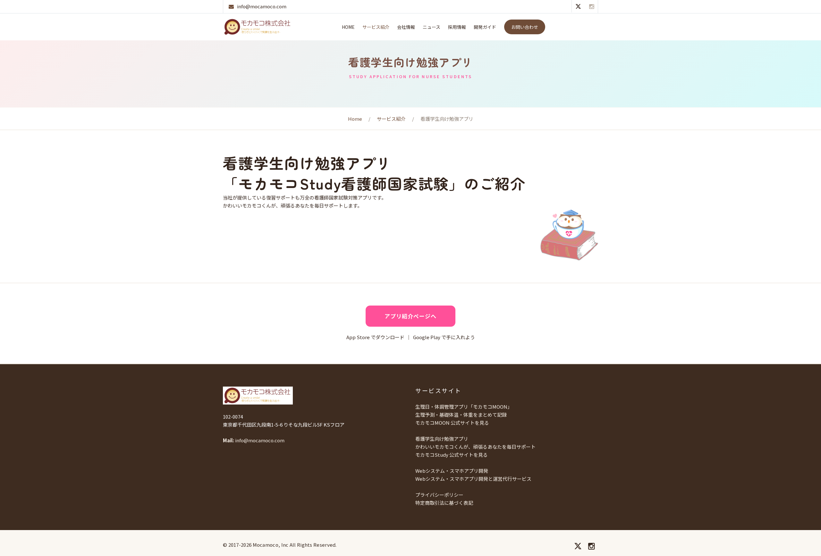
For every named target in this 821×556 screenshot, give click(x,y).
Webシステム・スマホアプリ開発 (451, 470)
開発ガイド (485, 27)
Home (348, 27)
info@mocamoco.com (261, 6)
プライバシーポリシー (439, 494)
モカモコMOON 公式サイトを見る (452, 422)
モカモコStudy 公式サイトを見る (451, 454)
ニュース (431, 27)
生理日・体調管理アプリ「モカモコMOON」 (463, 406)
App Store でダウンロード (375, 337)
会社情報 (406, 27)
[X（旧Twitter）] (578, 6)
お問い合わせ (524, 27)
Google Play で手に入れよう (444, 337)
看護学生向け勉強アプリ (441, 438)
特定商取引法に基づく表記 (444, 502)
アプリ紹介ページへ (410, 316)
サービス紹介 (375, 27)
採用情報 (457, 27)
